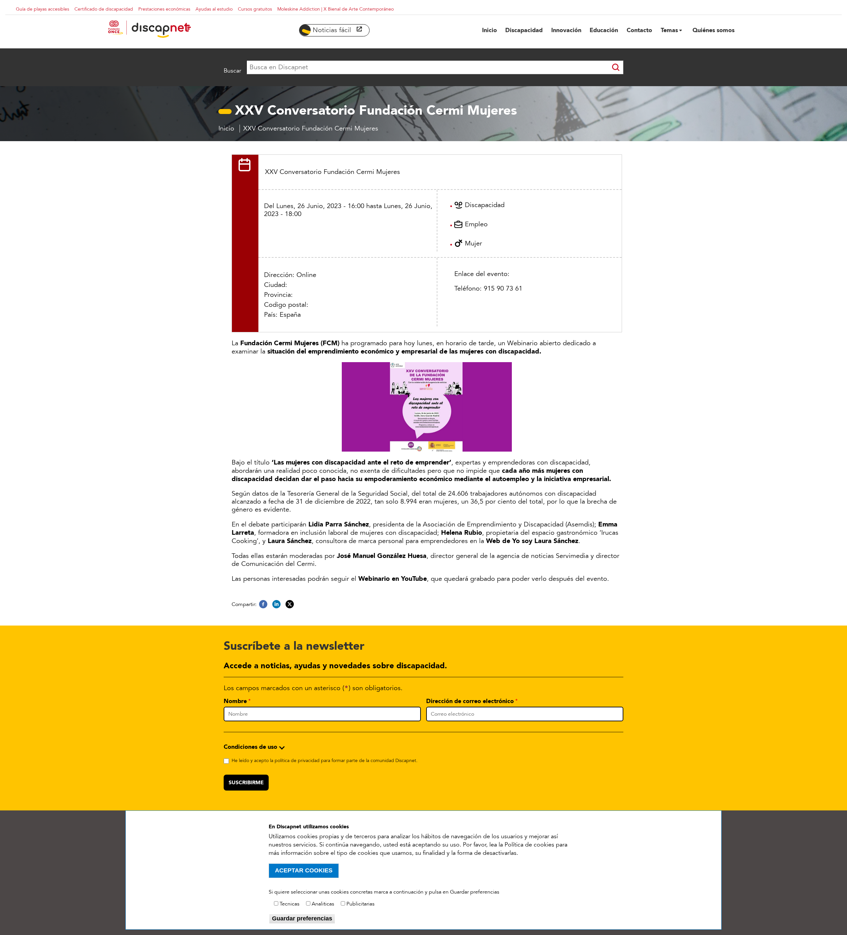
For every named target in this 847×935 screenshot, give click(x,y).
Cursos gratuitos (255, 9)
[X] (290, 604)
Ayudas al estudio (214, 9)
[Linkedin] (276, 604)
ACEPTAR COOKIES (304, 870)
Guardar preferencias (302, 918)
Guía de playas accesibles (42, 9)
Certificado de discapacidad (103, 9)
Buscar (232, 70)
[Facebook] (263, 604)
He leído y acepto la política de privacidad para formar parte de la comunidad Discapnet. (325, 760)
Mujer (473, 244)
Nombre (235, 701)
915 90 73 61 (503, 289)
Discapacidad (485, 205)
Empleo (476, 224)
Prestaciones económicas (164, 9)
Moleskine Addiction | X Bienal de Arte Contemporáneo (335, 9)
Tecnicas (289, 904)
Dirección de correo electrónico (470, 701)
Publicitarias (360, 904)
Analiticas (323, 904)
